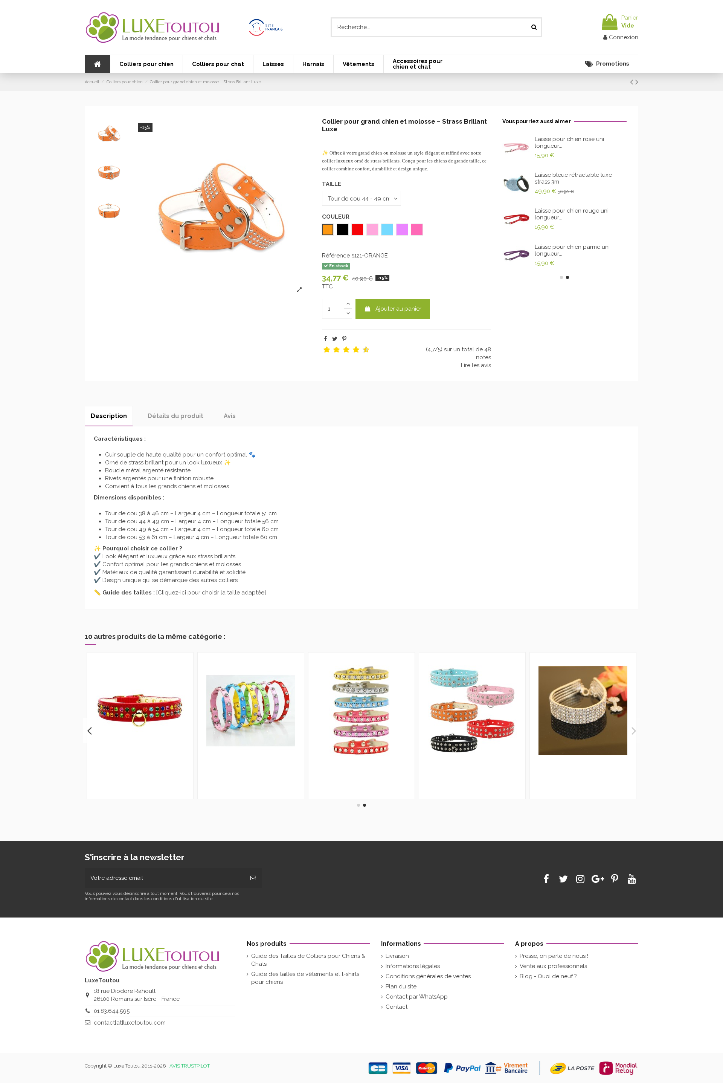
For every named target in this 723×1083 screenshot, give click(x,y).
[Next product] (636, 82)
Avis (230, 416)
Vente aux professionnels (553, 966)
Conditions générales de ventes (428, 976)
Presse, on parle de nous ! (554, 956)
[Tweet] (334, 338)
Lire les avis (476, 365)
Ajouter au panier (398, 308)
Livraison (397, 956)
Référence (336, 255)
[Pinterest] (344, 338)
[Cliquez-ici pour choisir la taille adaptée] (211, 592)
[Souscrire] (253, 878)
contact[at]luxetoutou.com (130, 1022)
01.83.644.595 (112, 1011)
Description (109, 416)
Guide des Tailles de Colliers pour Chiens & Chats (308, 960)
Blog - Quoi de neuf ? (548, 976)
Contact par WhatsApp (417, 996)
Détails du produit (175, 416)
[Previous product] (632, 82)
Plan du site (401, 986)
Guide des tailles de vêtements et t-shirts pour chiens (305, 978)
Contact (396, 1006)
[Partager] (325, 338)
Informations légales (413, 966)
